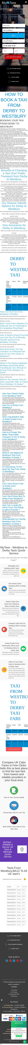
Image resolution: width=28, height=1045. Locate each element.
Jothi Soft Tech (14, 1041)
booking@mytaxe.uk (15, 72)
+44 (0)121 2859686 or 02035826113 (15, 944)
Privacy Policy (16, 1011)
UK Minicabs (14, 996)
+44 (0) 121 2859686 (15, 77)
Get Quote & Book (13, 57)
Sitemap (23, 1011)
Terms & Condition (7, 1011)
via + (13, 35)
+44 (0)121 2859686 (19, 1005)
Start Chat (18, 1036)
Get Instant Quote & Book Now (22, 849)
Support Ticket (15, 81)
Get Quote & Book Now (14, 749)
